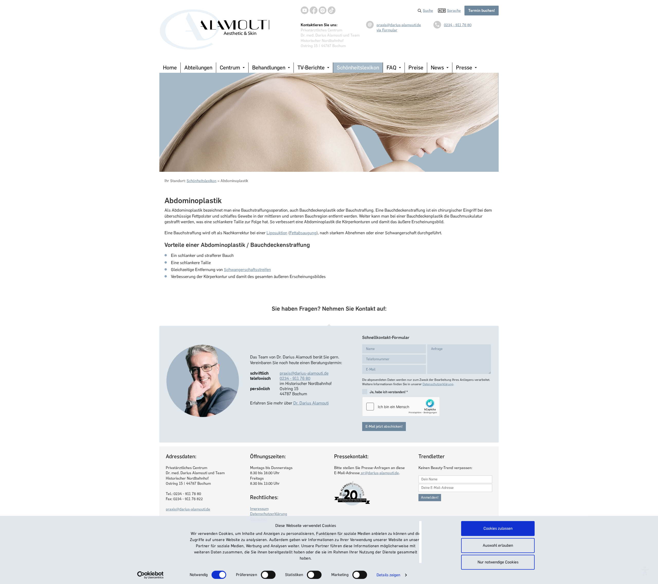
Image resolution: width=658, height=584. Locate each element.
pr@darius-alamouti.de (379, 473)
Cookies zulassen (498, 528)
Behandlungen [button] (268, 67)
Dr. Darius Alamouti (311, 403)
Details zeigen (388, 575)
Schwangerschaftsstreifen (247, 269)
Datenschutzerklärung (438, 384)
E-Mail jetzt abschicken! (384, 426)
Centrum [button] (230, 67)
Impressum (259, 508)
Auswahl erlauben (498, 545)
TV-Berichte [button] (311, 67)
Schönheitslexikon (358, 67)
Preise (415, 67)
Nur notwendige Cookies (498, 562)
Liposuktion (277, 232)
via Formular (387, 30)
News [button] (437, 67)
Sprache (454, 10)
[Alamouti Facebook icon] (313, 10)
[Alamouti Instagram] (322, 10)
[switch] (268, 575)
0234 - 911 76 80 (457, 25)
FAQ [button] (391, 67)
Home (170, 67)
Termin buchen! (481, 10)
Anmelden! (430, 497)
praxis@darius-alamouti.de (399, 25)
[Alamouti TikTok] (331, 10)
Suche (428, 10)
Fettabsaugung (303, 232)
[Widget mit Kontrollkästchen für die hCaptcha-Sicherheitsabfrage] (401, 406)
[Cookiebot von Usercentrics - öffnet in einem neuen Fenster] (150, 575)
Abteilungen (198, 67)
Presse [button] (464, 67)
